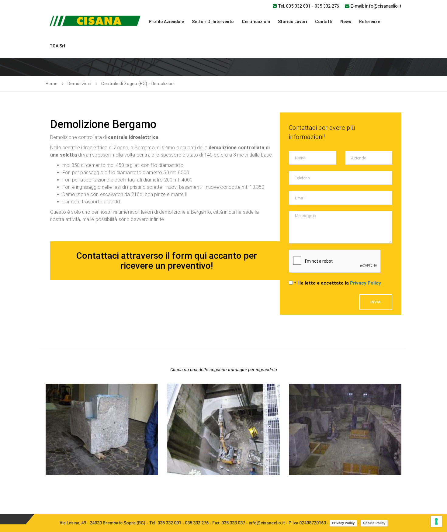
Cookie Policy (374, 523)
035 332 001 (298, 6)
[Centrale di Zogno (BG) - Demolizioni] (102, 384)
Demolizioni (80, 83)
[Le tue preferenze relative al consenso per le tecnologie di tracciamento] (436, 521)
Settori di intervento (213, 21)
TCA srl (57, 45)
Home (52, 83)
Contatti (323, 21)
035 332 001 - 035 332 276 (183, 522)
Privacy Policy (365, 283)
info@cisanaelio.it (383, 6)
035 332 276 (327, 6)
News (345, 21)
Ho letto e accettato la (337, 283)
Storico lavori (292, 21)
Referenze (369, 21)
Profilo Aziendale (166, 21)
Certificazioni (256, 21)
